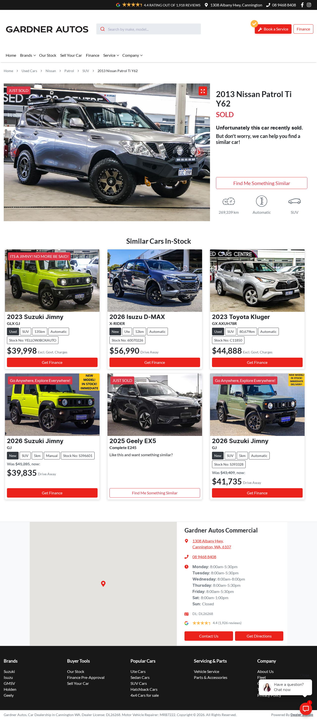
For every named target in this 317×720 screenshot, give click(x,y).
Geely (9, 695)
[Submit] (102, 29)
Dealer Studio (302, 715)
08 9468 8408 (284, 4)
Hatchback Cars (144, 689)
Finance (303, 29)
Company (130, 55)
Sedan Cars (140, 677)
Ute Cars (138, 671)
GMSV (9, 683)
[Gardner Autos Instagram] (310, 4)
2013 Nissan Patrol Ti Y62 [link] (118, 71)
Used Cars (29, 71)
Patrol (69, 71)
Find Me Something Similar (261, 183)
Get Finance (52, 362)
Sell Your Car (71, 55)
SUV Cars (139, 683)
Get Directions (259, 636)
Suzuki (9, 671)
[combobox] (148, 29)
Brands (26, 55)
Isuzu (8, 677)
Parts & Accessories (210, 677)
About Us (265, 671)
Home (11, 55)
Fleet (261, 677)
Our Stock (47, 55)
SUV (85, 71)
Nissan (51, 71)
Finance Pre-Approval (86, 677)
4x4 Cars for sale (145, 695)
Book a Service (275, 29)
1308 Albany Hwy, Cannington (236, 4)
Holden (10, 689)
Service (109, 55)
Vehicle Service (206, 671)
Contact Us (208, 636)
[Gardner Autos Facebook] (303, 4)
